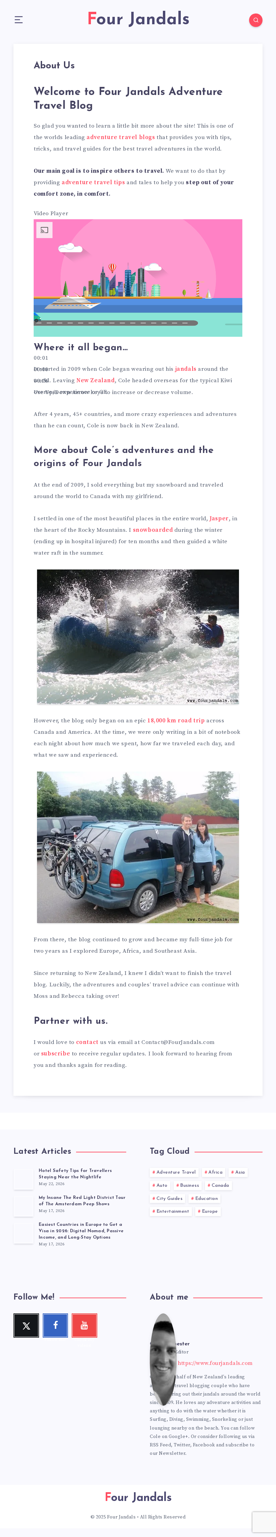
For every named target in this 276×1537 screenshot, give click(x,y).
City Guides (170, 1198)
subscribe (55, 1053)
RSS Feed (160, 1445)
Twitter (182, 1445)
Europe (210, 1211)
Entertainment (173, 1211)
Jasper (219, 518)
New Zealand (95, 380)
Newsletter (172, 1453)
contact (87, 1042)
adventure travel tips (93, 182)
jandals (186, 369)
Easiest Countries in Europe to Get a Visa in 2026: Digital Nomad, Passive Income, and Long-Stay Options (81, 1231)
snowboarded (153, 530)
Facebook (204, 1445)
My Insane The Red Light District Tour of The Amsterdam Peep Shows (82, 1201)
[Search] (256, 20)
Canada (220, 1185)
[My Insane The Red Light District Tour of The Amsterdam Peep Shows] (23, 1206)
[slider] (113, 392)
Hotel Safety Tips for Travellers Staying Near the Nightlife (75, 1174)
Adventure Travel (176, 1172)
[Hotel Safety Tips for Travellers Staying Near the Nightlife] (23, 1179)
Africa (215, 1172)
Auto (162, 1185)
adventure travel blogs (121, 137)
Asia (240, 1172)
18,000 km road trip (176, 720)
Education (206, 1198)
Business (189, 1185)
